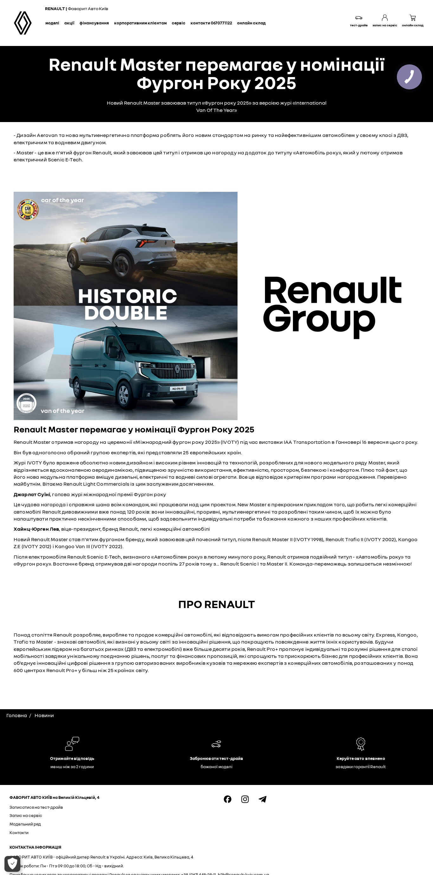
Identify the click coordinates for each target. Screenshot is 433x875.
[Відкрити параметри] (12, 864)
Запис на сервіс (26, 815)
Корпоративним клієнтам (140, 22)
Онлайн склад (251, 22)
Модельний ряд (25, 823)
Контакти (19, 832)
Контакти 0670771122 (211, 22)
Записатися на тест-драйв (36, 807)
